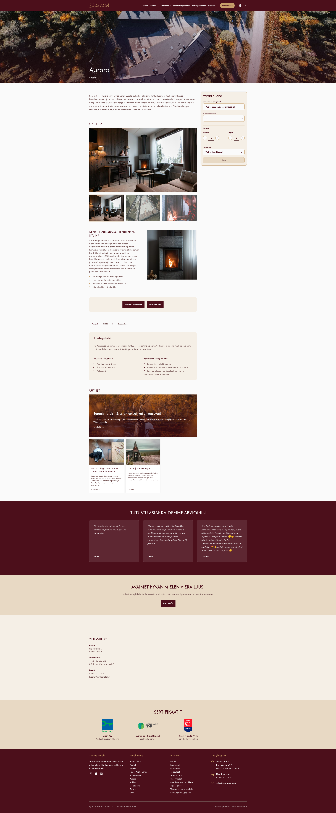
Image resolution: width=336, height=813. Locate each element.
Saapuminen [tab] (122, 324)
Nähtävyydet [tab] (108, 324)
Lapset (231, 132)
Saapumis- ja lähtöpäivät (212, 101)
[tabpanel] (143, 356)
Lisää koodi (207, 147)
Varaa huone (227, 5)
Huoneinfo (168, 603)
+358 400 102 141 (97, 660)
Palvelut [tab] (95, 324)
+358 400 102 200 (97, 673)
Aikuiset (206, 132)
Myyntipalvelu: (223, 773)
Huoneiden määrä (209, 113)
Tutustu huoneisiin (133, 304)
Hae (224, 160)
